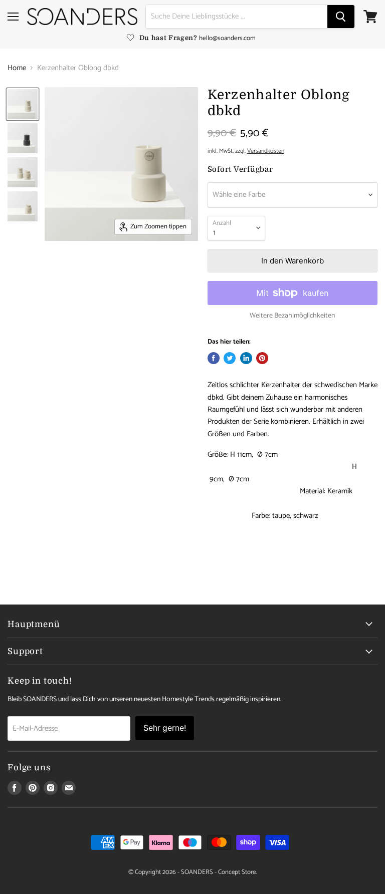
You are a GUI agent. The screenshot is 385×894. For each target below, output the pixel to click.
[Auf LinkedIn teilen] (246, 358)
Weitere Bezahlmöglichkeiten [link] (292, 316)
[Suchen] (340, 16)
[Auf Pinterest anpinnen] (262, 358)
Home (17, 68)
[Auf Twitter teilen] (230, 358)
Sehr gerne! (164, 728)
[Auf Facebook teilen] (214, 358)
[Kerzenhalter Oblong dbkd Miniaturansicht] (23, 104)
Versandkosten (265, 151)
